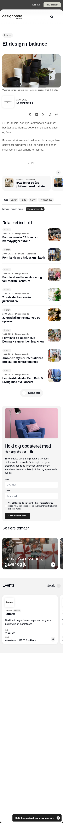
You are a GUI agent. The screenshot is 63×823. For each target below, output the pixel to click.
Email (7, 490)
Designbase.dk (24, 103)
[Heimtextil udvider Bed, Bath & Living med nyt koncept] (31, 376)
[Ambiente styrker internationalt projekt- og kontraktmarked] (31, 356)
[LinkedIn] (36, 114)
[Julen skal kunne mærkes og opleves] (31, 315)
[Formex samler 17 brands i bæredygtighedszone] (31, 235)
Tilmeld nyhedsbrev (17, 515)
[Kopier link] (56, 114)
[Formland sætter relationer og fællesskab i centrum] (31, 275)
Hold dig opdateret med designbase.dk (34, 818)
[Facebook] (30, 114)
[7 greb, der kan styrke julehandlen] (31, 295)
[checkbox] (6, 506)
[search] (51, 17)
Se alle (51, 585)
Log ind (36, 5)
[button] (58, 172)
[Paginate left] (4, 553)
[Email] (50, 114)
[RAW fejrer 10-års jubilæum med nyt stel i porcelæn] (26, 183)
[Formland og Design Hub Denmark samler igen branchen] (31, 336)
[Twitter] (43, 114)
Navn (7, 479)
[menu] (59, 17)
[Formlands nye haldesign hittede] (31, 254)
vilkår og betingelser (22, 506)
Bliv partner (52, 5)
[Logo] (12, 17)
